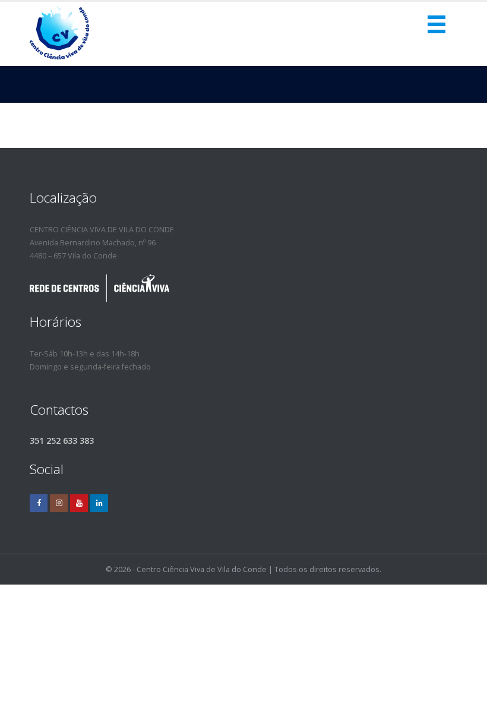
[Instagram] (59, 503)
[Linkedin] (99, 503)
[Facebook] (39, 503)
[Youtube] (79, 503)
